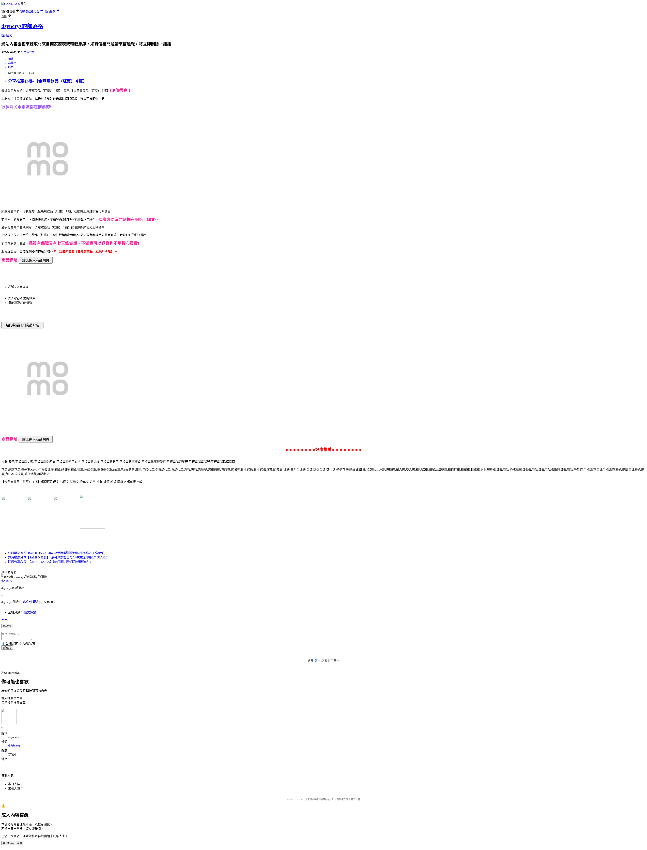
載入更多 (7, 626)
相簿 (10, 58)
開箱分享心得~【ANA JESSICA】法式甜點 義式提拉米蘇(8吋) (49, 562)
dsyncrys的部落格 (22, 26)
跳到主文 (6, 35)
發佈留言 (7, 647)
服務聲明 (355, 799)
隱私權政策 (342, 799)
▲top (4, 619)
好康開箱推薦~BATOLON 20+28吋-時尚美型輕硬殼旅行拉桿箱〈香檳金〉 (57, 553)
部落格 (12, 63)
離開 (19, 843)
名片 (10, 67)
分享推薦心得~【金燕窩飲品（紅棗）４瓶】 (47, 81)
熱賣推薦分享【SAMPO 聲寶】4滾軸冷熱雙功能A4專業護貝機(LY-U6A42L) (58, 557)
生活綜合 (29, 52)
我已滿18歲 (8, 843)
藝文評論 (30, 612)
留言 (36, 602)
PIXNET (298, 799)
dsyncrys (6, 580)
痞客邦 (27, 602)
